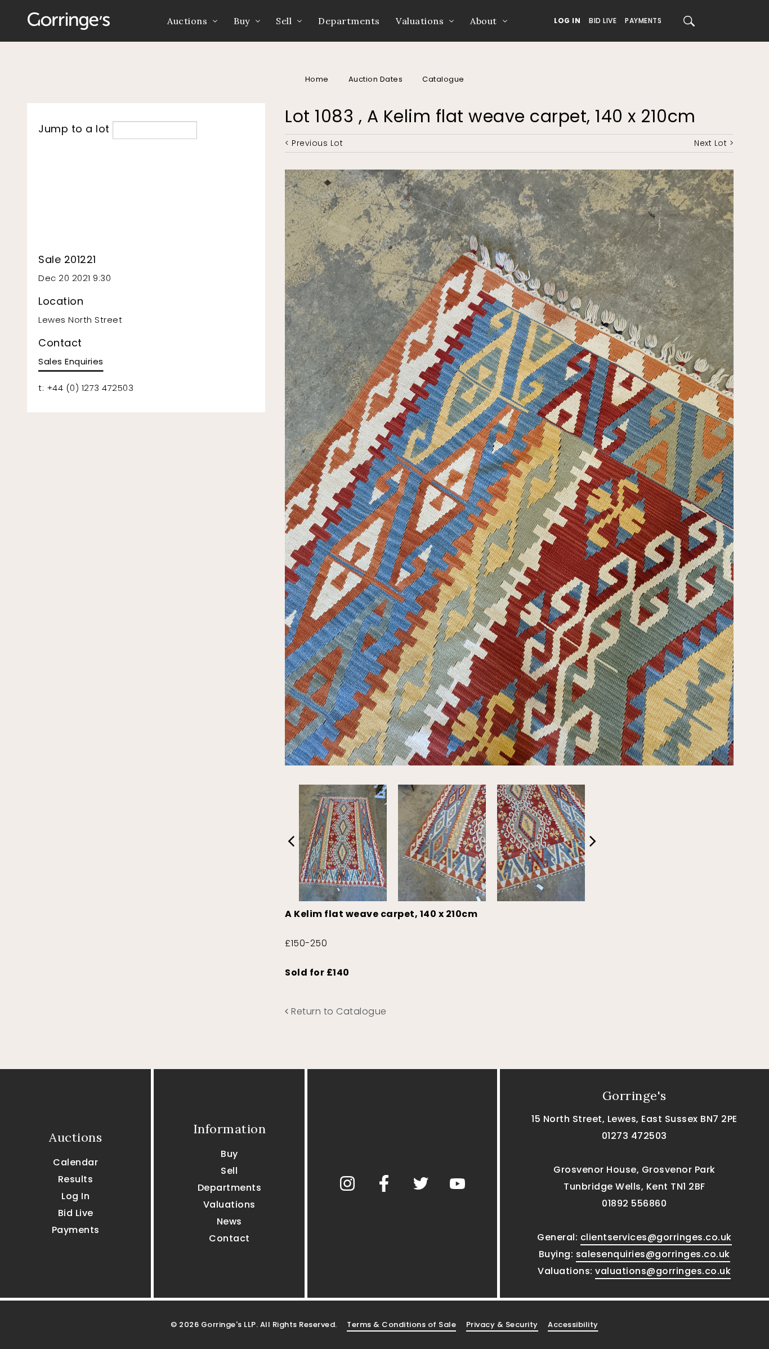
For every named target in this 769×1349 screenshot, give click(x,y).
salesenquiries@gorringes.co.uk (653, 1254)
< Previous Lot (314, 143)
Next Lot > (714, 143)
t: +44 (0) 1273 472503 (85, 388)
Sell (284, 20)
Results (75, 1179)
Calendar (75, 1162)
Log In (567, 20)
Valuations (420, 20)
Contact (229, 1238)
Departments (349, 20)
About (483, 20)
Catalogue (443, 79)
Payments (643, 20)
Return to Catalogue (338, 1011)
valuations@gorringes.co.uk (663, 1271)
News (229, 1221)
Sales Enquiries (71, 361)
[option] (342, 840)
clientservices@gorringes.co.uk (656, 1237)
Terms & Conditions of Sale (401, 1324)
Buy (242, 20)
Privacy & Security (502, 1324)
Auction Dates (375, 79)
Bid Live (602, 20)
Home (317, 79)
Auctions (187, 20)
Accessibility (573, 1324)
